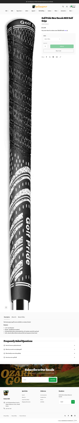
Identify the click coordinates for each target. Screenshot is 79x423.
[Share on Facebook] (46, 57)
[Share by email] (57, 57)
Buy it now (58, 51)
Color (44, 35)
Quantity (45, 43)
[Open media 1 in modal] (20, 163)
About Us (14, 317)
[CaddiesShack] (6, 395)
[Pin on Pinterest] (53, 57)
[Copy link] (60, 57)
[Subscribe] (73, 402)
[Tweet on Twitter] (50, 57)
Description (7, 317)
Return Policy (21, 317)
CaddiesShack (64, 420)
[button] (63, 6)
